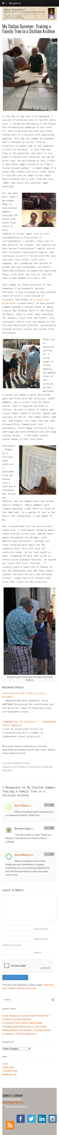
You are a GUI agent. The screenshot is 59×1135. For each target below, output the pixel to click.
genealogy (7, 749)
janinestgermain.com (12, 1102)
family (18, 746)
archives (9, 746)
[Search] (52, 999)
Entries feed (8, 1067)
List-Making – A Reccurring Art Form (19, 1034)
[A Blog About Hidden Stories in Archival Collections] (29, 18)
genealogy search (23, 749)
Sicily (5, 753)
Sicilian (51, 749)
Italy (36, 749)
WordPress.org (9, 1074)
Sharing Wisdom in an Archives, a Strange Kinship (26, 1030)
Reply (48, 805)
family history (29, 746)
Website (37, 952)
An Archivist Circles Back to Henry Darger (22, 1023)
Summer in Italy (17, 753)
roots (43, 749)
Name (41, 929)
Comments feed (9, 1071)
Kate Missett (22, 854)
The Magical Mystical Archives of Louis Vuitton (24, 1026)
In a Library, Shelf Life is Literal (16, 763)
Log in (5, 1063)
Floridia (42, 746)
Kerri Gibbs (21, 805)
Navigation (15, 3)
